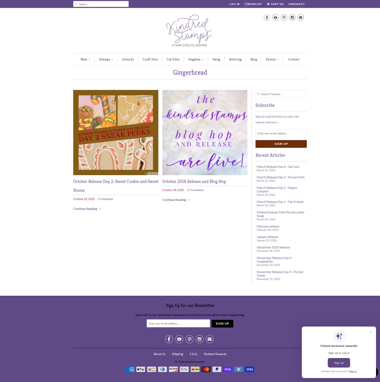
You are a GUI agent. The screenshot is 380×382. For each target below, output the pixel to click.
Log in (234, 4)
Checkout (296, 4)
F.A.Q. (194, 354)
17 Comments (195, 190)
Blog (254, 59)
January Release (267, 237)
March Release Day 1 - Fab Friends (280, 201)
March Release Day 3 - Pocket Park (281, 177)
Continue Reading (85, 208)
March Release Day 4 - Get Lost (278, 166)
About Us (159, 354)
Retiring (235, 59)
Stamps (104, 59)
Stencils (128, 59)
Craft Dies (150, 59)
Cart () (277, 4)
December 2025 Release (273, 247)
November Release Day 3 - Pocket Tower (280, 273)
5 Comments (105, 199)
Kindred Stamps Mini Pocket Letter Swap (281, 214)
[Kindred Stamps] (190, 31)
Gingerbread (190, 72)
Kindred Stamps (195, 361)
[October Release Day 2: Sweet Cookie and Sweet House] (115, 174)
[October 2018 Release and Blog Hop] (204, 174)
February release (268, 226)
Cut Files (173, 59)
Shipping (177, 354)
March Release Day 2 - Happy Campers (277, 189)
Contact (294, 59)
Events (271, 59)
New (84, 59)
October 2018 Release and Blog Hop (194, 181)
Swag (216, 59)
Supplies (194, 59)
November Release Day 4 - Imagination (275, 259)
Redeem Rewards (215, 354)
